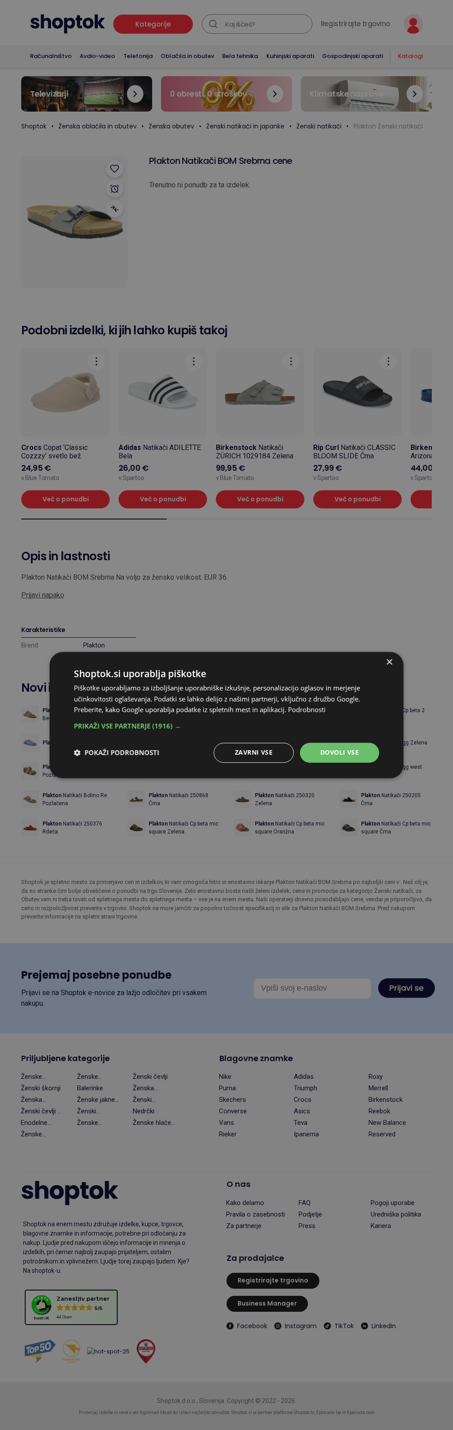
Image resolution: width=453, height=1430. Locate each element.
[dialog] (226, 715)
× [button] (389, 662)
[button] (226, 726)
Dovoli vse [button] (339, 752)
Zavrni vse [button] (254, 752)
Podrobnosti (307, 709)
